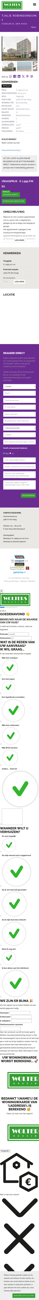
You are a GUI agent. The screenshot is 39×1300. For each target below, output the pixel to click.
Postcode (4, 634)
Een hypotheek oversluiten (13, 697)
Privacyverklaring (11, 581)
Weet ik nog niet (9, 949)
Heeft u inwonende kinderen (15, 448)
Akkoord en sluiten (24, 1296)
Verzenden (28, 495)
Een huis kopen (8, 679)
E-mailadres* (5, 1021)
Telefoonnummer (11, 1024)
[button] (19, 1206)
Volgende (5, 1151)
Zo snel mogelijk (9, 836)
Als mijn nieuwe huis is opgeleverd (16, 855)
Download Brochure (13, 201)
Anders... (9, 769)
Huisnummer (5, 638)
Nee (7, 454)
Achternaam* (5, 1017)
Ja (13, 454)
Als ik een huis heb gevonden (14, 890)
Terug (33, 27)
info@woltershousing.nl (11, 150)
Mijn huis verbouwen (10, 725)
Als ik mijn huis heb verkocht (14, 920)
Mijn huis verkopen (10, 658)
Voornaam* (4, 1013)
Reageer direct (11, 195)
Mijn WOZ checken (10, 748)
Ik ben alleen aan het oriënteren (15, 968)
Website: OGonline (27, 581)
